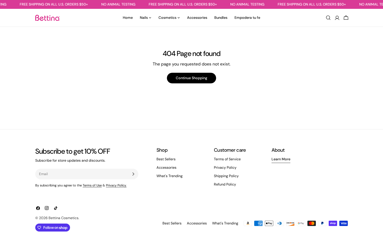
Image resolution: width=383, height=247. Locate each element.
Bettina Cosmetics (63, 218)
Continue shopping (191, 78)
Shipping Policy (226, 176)
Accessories (166, 167)
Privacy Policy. (116, 185)
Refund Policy (225, 184)
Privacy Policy (225, 167)
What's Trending (169, 176)
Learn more (281, 159)
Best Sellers (166, 159)
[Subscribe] (133, 174)
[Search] (328, 17)
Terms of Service (227, 159)
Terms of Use (92, 185)
